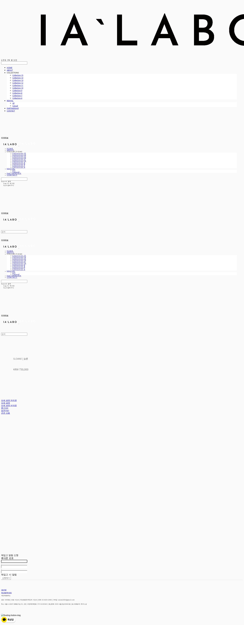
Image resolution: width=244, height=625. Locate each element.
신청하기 (6, 578)
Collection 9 (17, 90)
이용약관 (3, 590)
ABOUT (10, 70)
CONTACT (11, 111)
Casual (15, 105)
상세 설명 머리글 (9, 401)
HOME (9, 67)
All (13, 103)
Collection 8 (17, 93)
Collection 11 (17, 85)
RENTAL (10, 100)
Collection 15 (17, 75)
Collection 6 (17, 98)
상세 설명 (5, 403)
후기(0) (4, 408)
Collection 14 (17, 77)
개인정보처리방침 (6, 593)
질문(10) (5, 411)
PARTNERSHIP (13, 108)
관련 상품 (5, 413)
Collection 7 (17, 95)
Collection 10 (17, 88)
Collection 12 (17, 83)
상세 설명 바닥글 (9, 406)
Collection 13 (17, 80)
